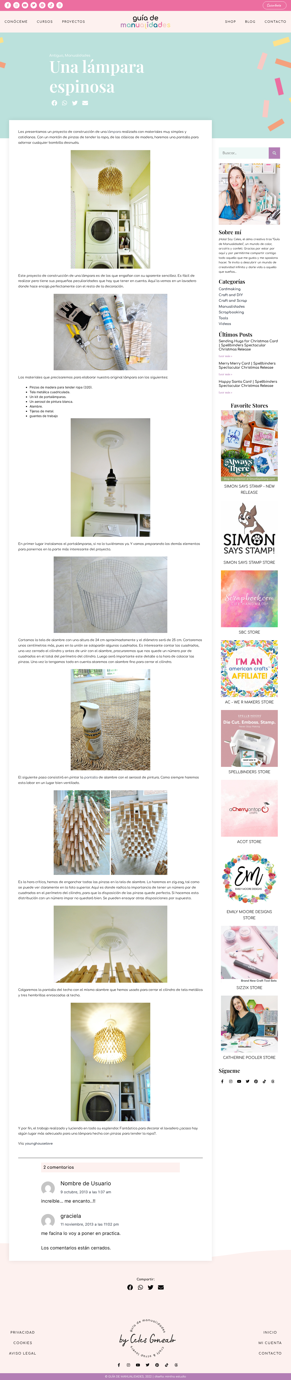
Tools (223, 318)
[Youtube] (25, 5)
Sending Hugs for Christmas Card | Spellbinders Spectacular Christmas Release (248, 345)
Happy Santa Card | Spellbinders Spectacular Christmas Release (248, 384)
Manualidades (77, 56)
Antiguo (56, 56)
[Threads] (59, 5)
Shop (230, 21)
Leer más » (225, 356)
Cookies (22, 1343)
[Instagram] (16, 5)
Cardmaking (230, 289)
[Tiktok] (51, 5)
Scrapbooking (231, 312)
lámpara (114, 131)
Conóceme (16, 21)
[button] (54, 103)
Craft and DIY (231, 295)
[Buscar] (274, 153)
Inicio (270, 1332)
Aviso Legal (22, 1353)
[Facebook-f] (8, 5)
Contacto (275, 21)
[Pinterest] (42, 5)
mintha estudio (175, 1376)
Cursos (45, 21)
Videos (225, 324)
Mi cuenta (270, 1343)
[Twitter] (33, 5)
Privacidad (22, 1332)
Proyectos (73, 21)
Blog (250, 21)
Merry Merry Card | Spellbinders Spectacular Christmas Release (247, 366)
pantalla (91, 777)
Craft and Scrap (233, 301)
